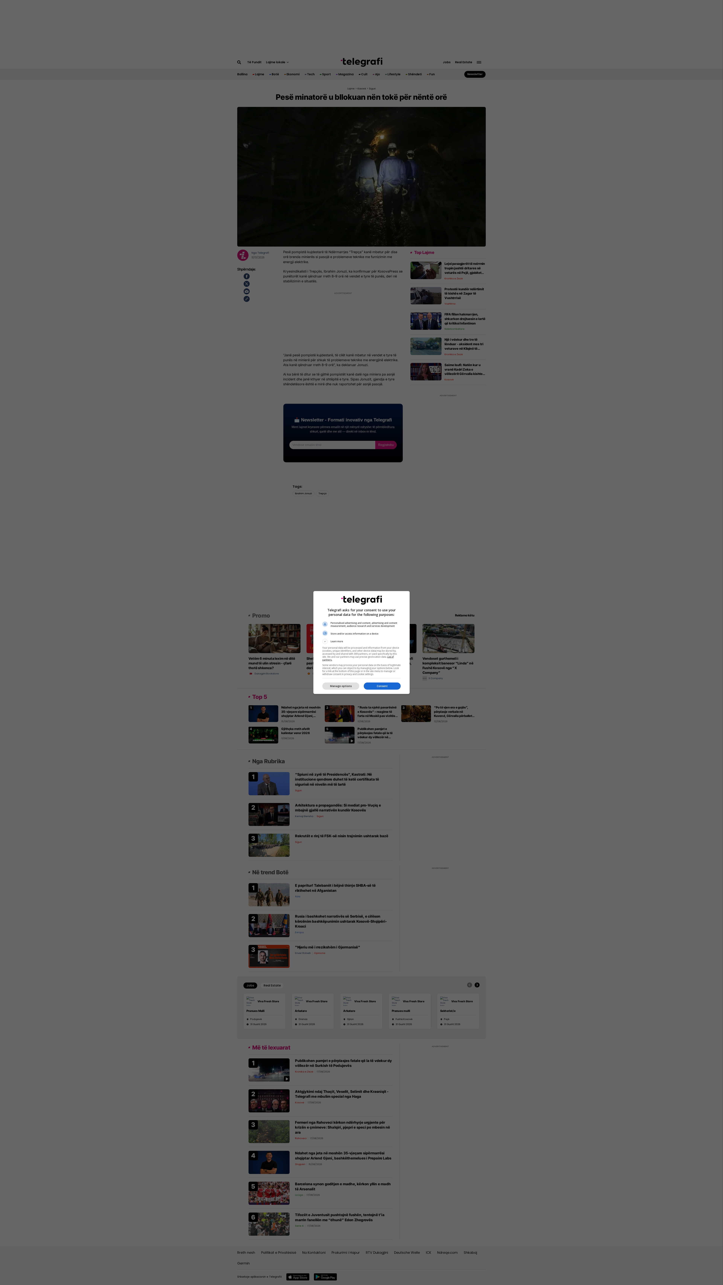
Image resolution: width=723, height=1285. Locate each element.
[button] (361, 641)
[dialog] (361, 642)
